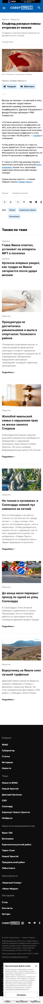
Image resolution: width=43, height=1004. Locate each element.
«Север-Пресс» (25, 182)
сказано (37, 135)
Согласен (21, 995)
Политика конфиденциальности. (15, 957)
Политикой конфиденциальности (17, 989)
